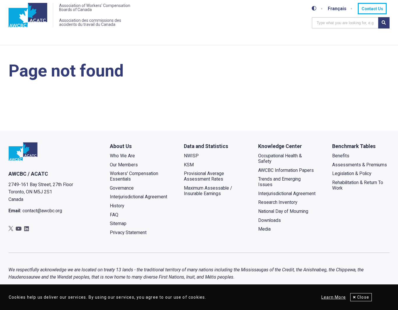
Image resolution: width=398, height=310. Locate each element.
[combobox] (345, 22)
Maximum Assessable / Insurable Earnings (208, 190)
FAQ (114, 215)
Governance (122, 188)
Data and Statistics (206, 146)
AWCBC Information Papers (286, 170)
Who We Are (122, 155)
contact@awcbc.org (42, 210)
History (117, 206)
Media (264, 229)
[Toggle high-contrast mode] (314, 8)
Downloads (269, 220)
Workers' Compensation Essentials (134, 176)
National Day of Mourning (283, 211)
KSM (189, 165)
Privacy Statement (128, 232)
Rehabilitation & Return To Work (357, 185)
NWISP (191, 155)
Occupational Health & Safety (280, 158)
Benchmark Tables (354, 146)
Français (337, 8)
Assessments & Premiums (359, 165)
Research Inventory (277, 202)
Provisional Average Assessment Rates (204, 176)
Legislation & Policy (351, 173)
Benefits (340, 155)
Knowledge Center (280, 146)
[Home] (27, 15)
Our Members (124, 165)
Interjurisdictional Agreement (138, 196)
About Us (121, 146)
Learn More (333, 297)
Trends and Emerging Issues (279, 181)
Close (363, 297)
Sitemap (118, 223)
